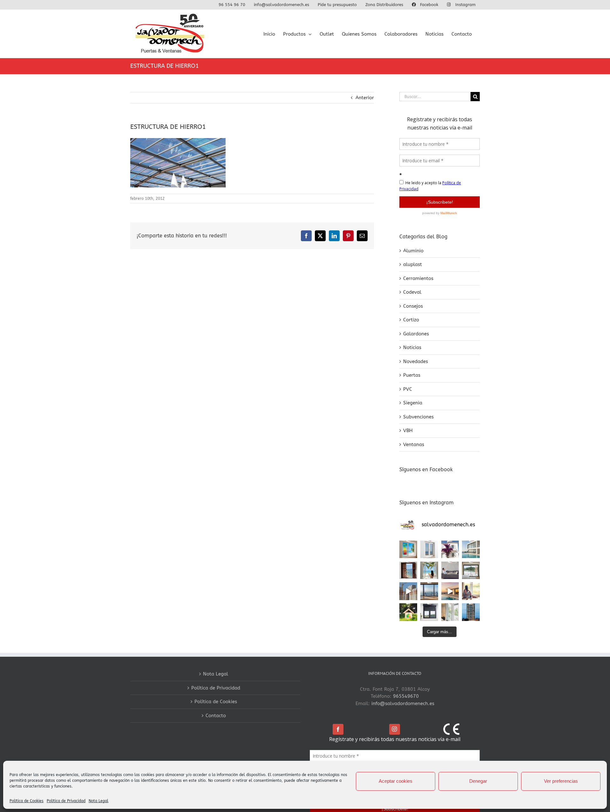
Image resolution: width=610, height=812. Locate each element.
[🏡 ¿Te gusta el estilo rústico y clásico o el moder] (450, 549)
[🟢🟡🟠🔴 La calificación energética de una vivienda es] (408, 612)
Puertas (411, 375)
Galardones (416, 334)
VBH (408, 430)
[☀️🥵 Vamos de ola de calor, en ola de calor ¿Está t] (450, 570)
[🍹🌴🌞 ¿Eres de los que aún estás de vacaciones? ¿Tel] (429, 570)
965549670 (406, 696)
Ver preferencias (561, 781)
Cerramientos (418, 278)
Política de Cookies (27, 801)
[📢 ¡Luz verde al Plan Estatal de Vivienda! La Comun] (408, 591)
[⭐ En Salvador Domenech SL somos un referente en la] (429, 549)
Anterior (365, 98)
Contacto (216, 715)
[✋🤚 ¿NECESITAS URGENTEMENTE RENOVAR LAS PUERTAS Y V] (408, 570)
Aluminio (413, 251)
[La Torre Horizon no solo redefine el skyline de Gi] (471, 612)
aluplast (412, 264)
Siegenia (412, 403)
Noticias (412, 347)
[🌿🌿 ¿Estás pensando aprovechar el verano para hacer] (450, 612)
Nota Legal (98, 801)
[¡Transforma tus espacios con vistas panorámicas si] (471, 570)
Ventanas (413, 444)
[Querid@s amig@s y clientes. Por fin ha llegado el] (450, 591)
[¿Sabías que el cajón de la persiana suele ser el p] (429, 612)
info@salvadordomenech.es (402, 703)
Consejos (413, 306)
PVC (407, 389)
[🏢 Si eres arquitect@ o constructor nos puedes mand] (429, 591)
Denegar (478, 781)
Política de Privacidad (66, 801)
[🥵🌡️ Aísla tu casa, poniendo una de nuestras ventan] (408, 549)
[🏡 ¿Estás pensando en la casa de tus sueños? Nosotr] (471, 549)
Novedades (415, 361)
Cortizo (411, 320)
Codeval (412, 292)
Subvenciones (418, 417)
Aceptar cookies (395, 781)
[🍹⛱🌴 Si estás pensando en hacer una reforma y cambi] (471, 591)
